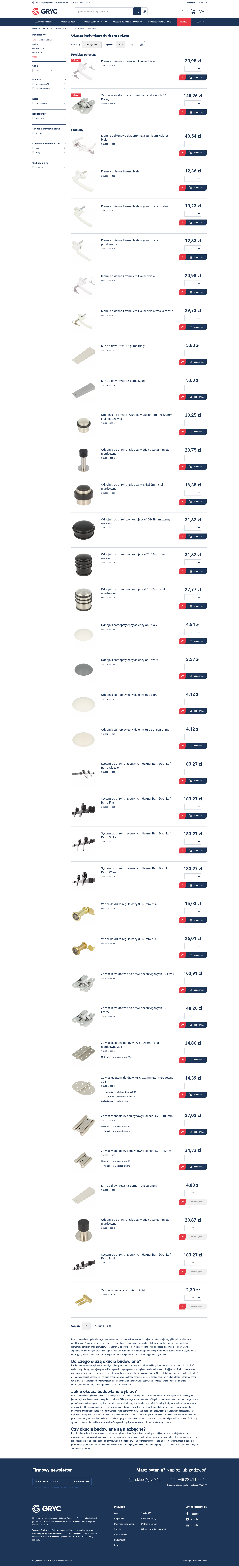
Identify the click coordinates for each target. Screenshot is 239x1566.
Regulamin (119, 1518)
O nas (117, 1513)
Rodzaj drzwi (39, 114)
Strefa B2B (146, 1513)
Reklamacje (119, 1539)
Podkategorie (39, 35)
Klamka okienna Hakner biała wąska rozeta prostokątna (129, 242)
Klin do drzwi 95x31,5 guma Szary (123, 381)
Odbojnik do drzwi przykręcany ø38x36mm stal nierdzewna (132, 486)
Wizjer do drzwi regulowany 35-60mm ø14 (128, 939)
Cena (35, 66)
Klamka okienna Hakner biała (120, 171)
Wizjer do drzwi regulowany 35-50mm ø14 (128, 904)
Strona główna (47, 28)
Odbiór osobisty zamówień (153, 1529)
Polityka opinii (120, 1534)
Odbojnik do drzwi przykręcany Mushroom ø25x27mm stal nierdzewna (137, 416)
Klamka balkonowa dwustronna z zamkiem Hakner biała (134, 137)
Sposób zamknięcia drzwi (46, 129)
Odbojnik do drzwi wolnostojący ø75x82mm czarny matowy (135, 556)
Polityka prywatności (124, 1524)
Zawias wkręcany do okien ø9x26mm (125, 1290)
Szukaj (137, 11)
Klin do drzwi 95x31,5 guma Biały (123, 346)
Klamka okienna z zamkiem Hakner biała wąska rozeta (137, 311)
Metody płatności (149, 1524)
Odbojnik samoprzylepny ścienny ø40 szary (129, 660)
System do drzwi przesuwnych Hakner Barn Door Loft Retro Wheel (136, 870)
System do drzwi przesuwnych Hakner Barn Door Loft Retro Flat (136, 800)
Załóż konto (202, 2)
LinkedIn (194, 1525)
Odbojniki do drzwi (38, 48)
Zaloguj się (191, 2)
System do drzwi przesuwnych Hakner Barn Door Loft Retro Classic (136, 765)
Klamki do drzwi (37, 53)
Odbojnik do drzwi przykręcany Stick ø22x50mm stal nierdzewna (135, 1221)
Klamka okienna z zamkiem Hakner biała (128, 61)
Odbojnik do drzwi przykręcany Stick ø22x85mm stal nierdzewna (135, 451)
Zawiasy (35, 44)
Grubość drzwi (40, 163)
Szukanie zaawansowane (144, 11)
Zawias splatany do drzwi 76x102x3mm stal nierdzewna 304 (130, 1044)
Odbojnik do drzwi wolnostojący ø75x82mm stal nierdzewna (133, 591)
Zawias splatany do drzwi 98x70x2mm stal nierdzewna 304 (137, 1079)
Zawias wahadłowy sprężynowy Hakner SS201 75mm (136, 1151)
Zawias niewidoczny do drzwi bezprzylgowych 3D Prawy (133, 97)
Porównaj (182, 77)
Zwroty (117, 1529)
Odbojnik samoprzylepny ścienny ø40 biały (129, 625)
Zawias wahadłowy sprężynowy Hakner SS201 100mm (137, 1116)
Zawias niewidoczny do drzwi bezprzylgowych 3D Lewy (137, 974)
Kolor (35, 99)
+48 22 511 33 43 (83, 2)
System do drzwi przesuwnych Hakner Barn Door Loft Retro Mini (136, 1256)
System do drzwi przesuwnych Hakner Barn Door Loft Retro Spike (136, 835)
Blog (116, 1545)
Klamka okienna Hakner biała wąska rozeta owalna (134, 206)
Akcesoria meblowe (62, 28)
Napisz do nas (60, 2)
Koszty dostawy (148, 1518)
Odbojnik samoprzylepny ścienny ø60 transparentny (135, 729)
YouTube (194, 1519)
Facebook (195, 1513)
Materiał (36, 79)
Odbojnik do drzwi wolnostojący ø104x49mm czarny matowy (135, 521)
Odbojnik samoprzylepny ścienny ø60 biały (129, 695)
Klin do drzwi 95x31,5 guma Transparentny (129, 1185)
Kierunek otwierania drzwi (46, 143)
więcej (34, 57)
